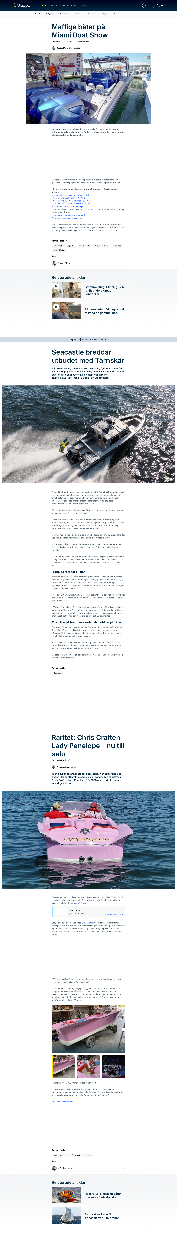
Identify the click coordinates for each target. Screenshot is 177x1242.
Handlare (117, 14)
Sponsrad (57, 673)
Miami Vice (117, 246)
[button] (88, 88)
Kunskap (64, 5)
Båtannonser (64, 14)
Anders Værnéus (60, 1155)
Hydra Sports (84, 246)
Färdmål (53, 5)
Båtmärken (92, 14)
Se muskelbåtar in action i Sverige (67, 206)
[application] (88, 88)
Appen (74, 5)
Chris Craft (87, 923)
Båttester (78, 14)
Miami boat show (101, 246)
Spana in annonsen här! (62, 1101)
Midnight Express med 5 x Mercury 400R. (71, 195)
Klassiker (88, 1155)
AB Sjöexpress (84, 903)
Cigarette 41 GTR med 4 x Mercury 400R (71, 203)
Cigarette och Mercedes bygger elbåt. (69, 215)
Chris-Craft (58, 246)
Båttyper (105, 14)
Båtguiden (50, 14)
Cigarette (70, 246)
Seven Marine (59, 250)
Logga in (148, 5)
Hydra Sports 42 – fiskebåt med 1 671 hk (70, 201)
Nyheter (83, 5)
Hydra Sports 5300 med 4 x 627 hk (68, 198)
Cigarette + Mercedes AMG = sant (67, 218)
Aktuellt (38, 14)
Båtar (44, 5)
